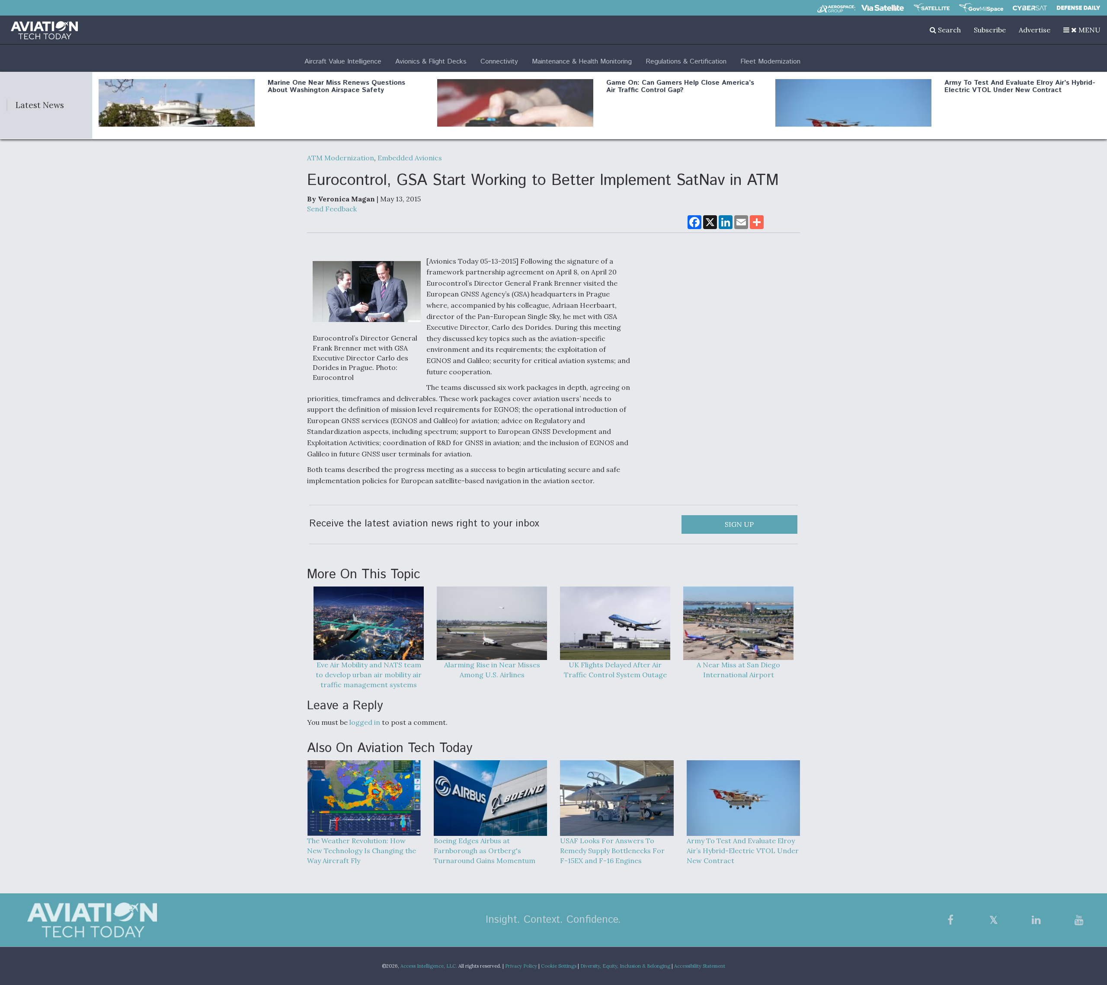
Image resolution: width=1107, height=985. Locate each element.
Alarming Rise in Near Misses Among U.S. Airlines (492, 669)
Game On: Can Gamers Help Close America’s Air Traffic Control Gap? (680, 87)
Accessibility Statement (699, 966)
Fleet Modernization (770, 62)
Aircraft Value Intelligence (342, 62)
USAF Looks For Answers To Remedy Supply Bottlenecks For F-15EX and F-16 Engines (612, 850)
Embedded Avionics (410, 157)
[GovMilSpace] (981, 8)
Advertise (1034, 30)
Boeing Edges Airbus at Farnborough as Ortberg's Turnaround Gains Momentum (484, 850)
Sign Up (739, 524)
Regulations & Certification (686, 62)
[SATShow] (932, 7)
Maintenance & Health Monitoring (582, 62)
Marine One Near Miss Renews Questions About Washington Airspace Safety (336, 87)
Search (948, 30)
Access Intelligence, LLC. (428, 966)
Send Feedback (332, 208)
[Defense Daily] (1078, 8)
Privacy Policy (521, 966)
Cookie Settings (558, 966)
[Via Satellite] (882, 8)
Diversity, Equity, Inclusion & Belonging (625, 966)
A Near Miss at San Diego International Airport (738, 669)
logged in (364, 722)
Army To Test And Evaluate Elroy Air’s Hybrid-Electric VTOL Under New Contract (1019, 87)
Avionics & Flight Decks (431, 62)
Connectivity (499, 62)
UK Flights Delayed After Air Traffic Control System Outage (615, 669)
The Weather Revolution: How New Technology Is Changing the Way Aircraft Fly (361, 850)
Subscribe (990, 30)
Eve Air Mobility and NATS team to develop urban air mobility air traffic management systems (369, 674)
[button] (1082, 30)
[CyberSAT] (1030, 8)
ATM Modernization (340, 157)
